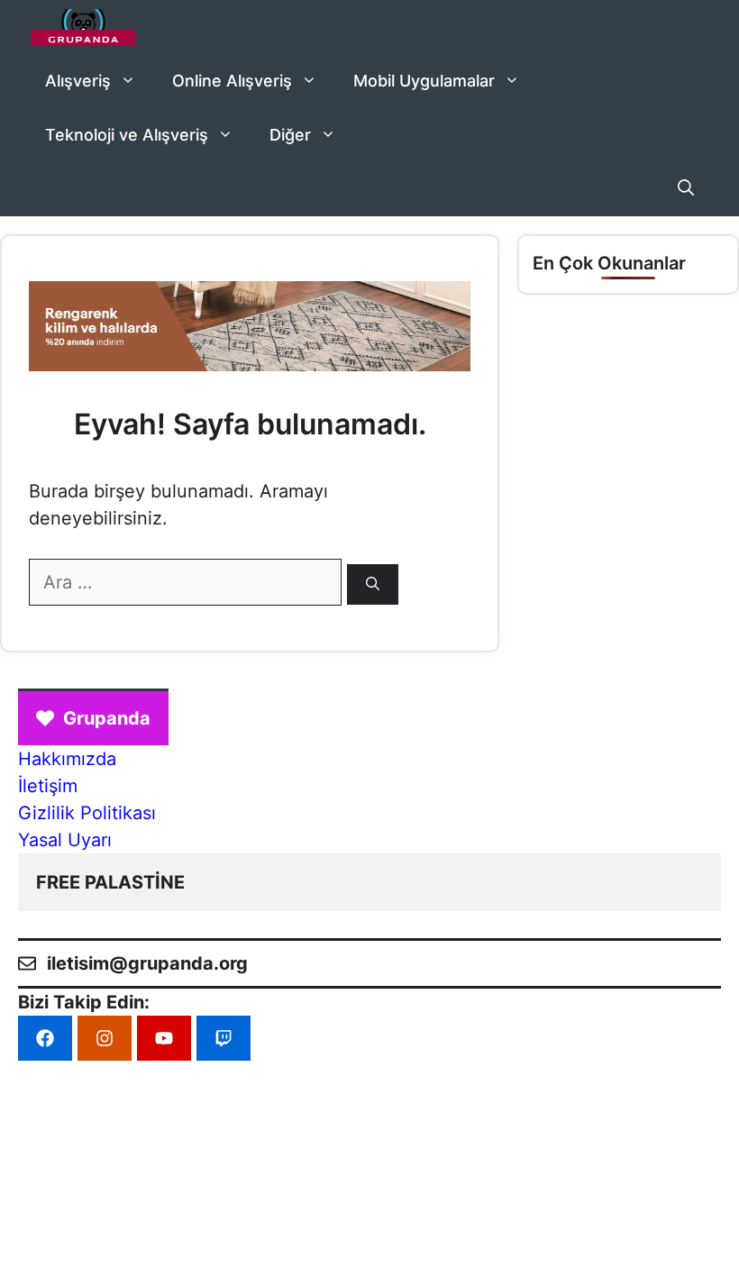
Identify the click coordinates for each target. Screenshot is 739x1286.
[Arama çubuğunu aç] (686, 189)
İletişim (48, 786)
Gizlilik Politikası (87, 813)
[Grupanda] (83, 27)
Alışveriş (78, 80)
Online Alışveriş (232, 80)
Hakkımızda (67, 759)
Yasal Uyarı (65, 840)
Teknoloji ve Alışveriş (126, 134)
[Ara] (372, 584)
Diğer (290, 134)
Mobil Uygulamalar (424, 80)
